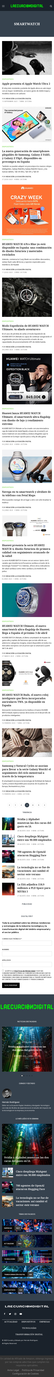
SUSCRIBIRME (19, 733)
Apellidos (14, 701)
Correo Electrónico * (19, 680)
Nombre (13, 691)
